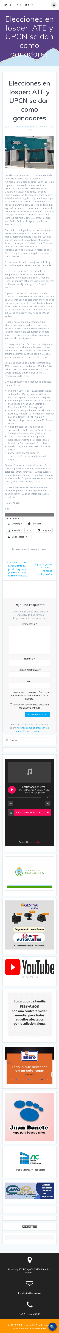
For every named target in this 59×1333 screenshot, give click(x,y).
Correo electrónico (30, 669)
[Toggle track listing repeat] (10, 803)
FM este (17, 5)
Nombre (29, 658)
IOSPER (34, 549)
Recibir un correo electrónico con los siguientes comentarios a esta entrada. (30, 695)
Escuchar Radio (29, 1227)
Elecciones (21, 549)
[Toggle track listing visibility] (48, 803)
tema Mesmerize (37, 1328)
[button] (48, 812)
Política (21, 126)
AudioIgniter (35, 842)
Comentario (29, 623)
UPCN (43, 549)
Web (29, 681)
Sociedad (29, 126)
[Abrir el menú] (8, 515)
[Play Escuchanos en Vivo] (12, 790)
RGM (10, 126)
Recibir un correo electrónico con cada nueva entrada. (31, 706)
